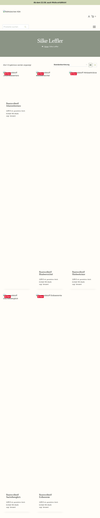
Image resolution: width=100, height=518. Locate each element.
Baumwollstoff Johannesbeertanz (13, 104)
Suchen (26, 27)
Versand (12, 116)
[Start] (42, 47)
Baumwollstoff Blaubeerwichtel (46, 273)
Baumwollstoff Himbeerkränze (78, 273)
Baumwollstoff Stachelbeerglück (13, 495)
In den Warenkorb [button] (14, 123)
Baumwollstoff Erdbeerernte (45, 495)
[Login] (89, 16)
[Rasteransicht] (90, 65)
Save (8, 74)
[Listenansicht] (95, 65)
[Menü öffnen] (96, 26)
